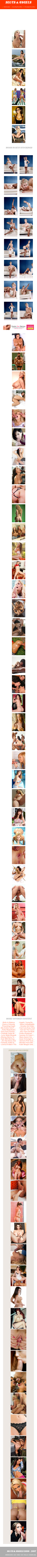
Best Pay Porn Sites (17, 7)
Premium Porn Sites (30, 7)
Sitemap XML (32, 1554)
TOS (22, 1554)
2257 (15, 1554)
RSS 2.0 (26, 1554)
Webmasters (9, 1554)
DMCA (18, 1554)
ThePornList (7, 7)
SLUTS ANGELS (18, 2)
